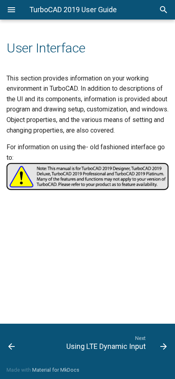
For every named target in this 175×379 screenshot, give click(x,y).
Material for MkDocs (55, 370)
